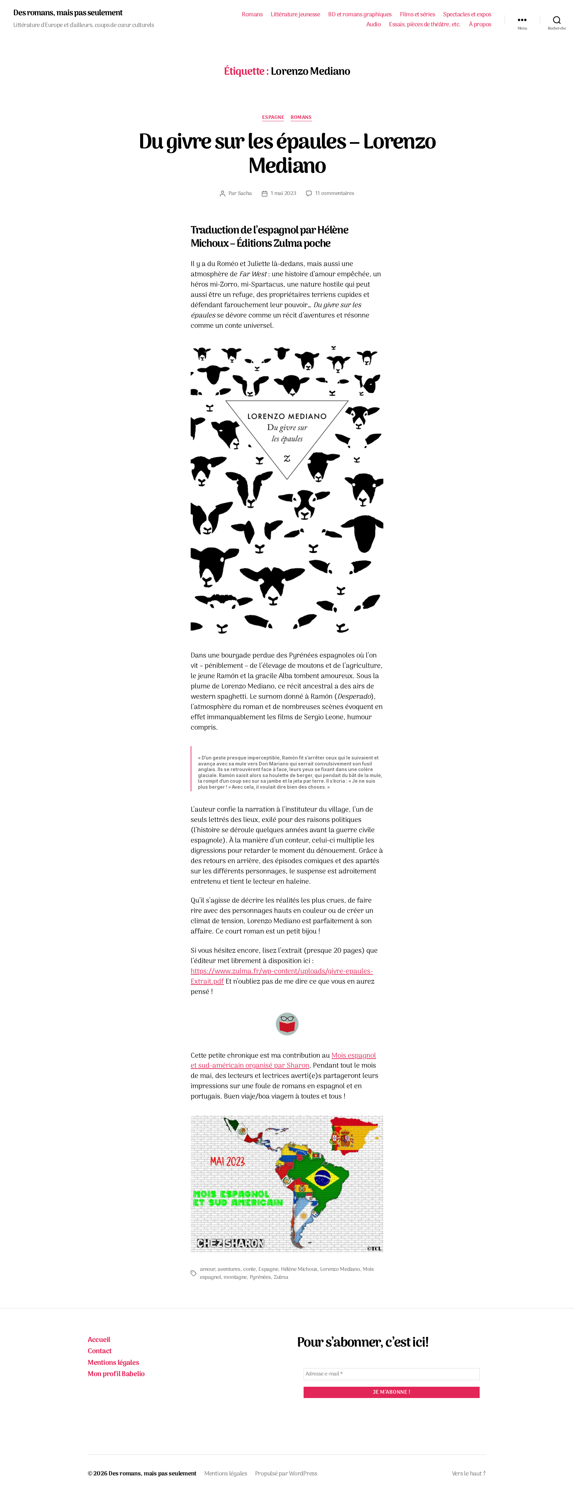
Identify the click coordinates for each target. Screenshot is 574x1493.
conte (249, 1269)
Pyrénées (260, 1277)
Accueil (99, 1340)
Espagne (273, 118)
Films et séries (417, 15)
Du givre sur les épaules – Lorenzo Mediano (287, 155)
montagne (235, 1277)
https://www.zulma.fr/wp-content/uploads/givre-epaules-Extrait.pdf (282, 977)
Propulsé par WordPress (286, 1474)
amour (207, 1269)
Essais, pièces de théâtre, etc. (425, 25)
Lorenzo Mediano (340, 1269)
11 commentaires (334, 193)
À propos (480, 25)
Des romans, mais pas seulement (68, 13)
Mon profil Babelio (116, 1374)
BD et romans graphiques (360, 15)
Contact (100, 1351)
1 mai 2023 (283, 193)
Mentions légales (113, 1363)
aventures (229, 1269)
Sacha (245, 193)
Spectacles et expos (467, 15)
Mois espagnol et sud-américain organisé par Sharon (283, 1061)
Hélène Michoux (299, 1269)
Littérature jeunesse (295, 15)
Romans (252, 15)
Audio (373, 25)
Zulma (281, 1277)
